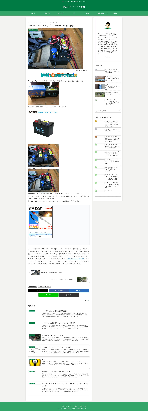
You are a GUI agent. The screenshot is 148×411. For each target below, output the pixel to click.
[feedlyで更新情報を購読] (107, 57)
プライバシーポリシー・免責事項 (70, 406)
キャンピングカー (33, 286)
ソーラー (42, 286)
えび (107, 31)
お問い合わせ (83, 406)
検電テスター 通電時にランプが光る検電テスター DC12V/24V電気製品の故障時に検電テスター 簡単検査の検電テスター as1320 (40, 234)
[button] (69, 295)
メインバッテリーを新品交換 (75, 259)
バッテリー (48, 286)
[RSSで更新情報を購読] (109, 57)
